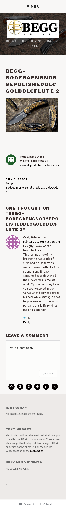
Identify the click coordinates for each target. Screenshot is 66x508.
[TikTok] (46, 387)
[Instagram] (29, 387)
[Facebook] (11, 387)
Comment (48, 373)
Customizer (36, 450)
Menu (35, 6)
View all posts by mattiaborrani (40, 165)
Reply (26, 322)
